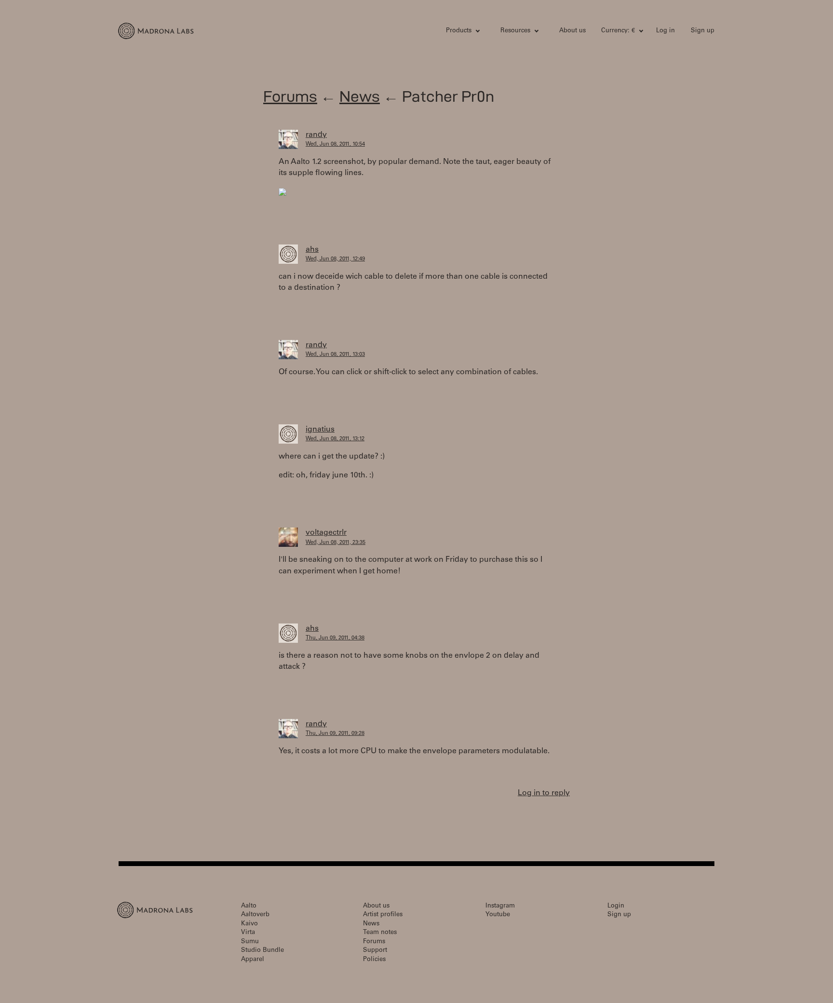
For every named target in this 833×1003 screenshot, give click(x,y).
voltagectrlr (326, 533)
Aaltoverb (255, 915)
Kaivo (249, 924)
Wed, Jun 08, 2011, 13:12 (335, 439)
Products (458, 31)
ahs (312, 250)
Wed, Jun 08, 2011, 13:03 (335, 354)
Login (615, 906)
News (359, 96)
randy (316, 135)
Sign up (702, 31)
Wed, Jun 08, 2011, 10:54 (335, 144)
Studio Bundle (262, 951)
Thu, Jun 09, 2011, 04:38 (335, 638)
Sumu (250, 942)
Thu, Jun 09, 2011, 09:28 (335, 733)
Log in (665, 31)
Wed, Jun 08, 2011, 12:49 (335, 259)
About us (572, 31)
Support (375, 951)
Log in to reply (544, 793)
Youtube (497, 915)
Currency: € (618, 31)
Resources (515, 31)
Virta (248, 933)
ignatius (320, 430)
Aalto (248, 906)
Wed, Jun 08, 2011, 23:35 (335, 542)
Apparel (252, 960)
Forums (290, 96)
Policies (374, 960)
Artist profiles (383, 915)
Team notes (380, 933)
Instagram (500, 906)
